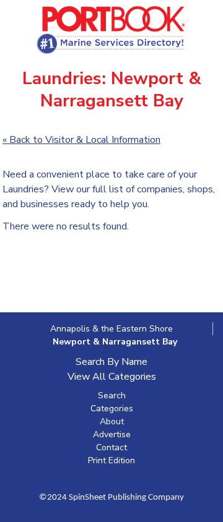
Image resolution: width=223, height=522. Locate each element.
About (112, 421)
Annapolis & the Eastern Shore (111, 329)
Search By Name (111, 362)
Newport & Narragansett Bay (115, 342)
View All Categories (112, 376)
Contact (111, 447)
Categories (111, 408)
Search (112, 395)
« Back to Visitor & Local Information (81, 140)
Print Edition (111, 460)
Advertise (112, 434)
